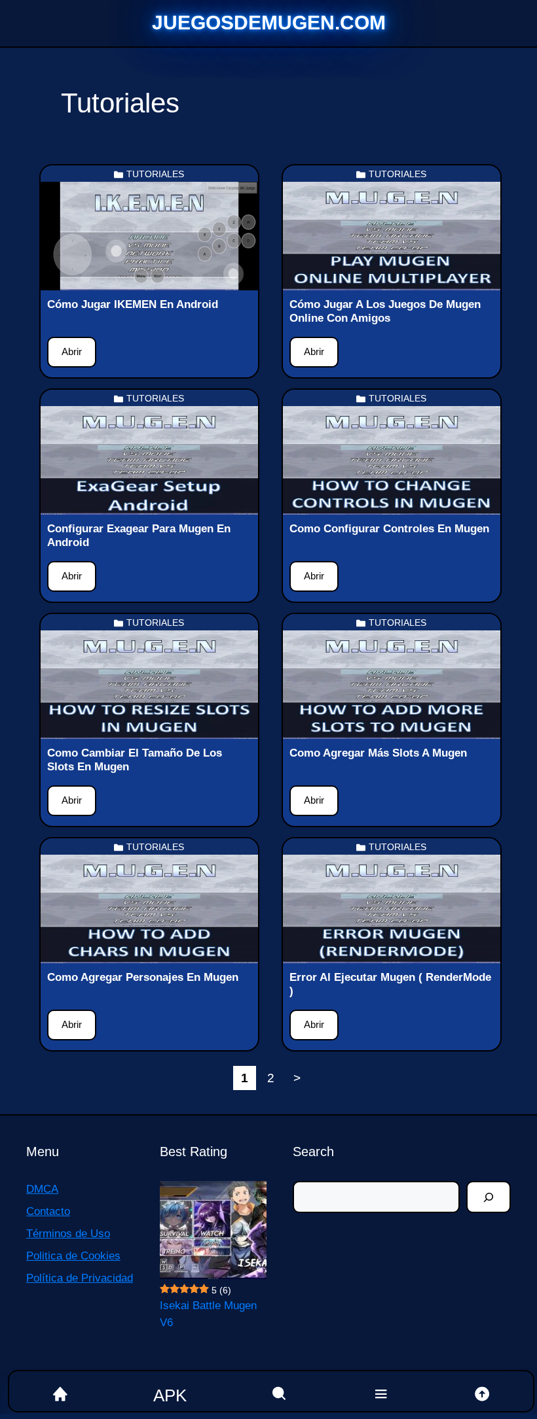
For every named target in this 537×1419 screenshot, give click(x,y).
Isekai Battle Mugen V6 (208, 1314)
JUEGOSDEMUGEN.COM (269, 22)
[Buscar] (488, 1197)
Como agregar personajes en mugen (142, 977)
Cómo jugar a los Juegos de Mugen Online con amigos (385, 311)
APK (170, 1395)
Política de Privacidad (79, 1278)
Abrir (72, 351)
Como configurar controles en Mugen (389, 528)
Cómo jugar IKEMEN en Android (134, 304)
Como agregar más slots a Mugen (378, 753)
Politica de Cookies (73, 1256)
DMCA (42, 1189)
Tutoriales (155, 174)
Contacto (48, 1211)
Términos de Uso (68, 1233)
